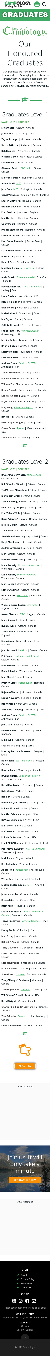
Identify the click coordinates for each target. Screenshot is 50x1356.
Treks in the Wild (26, 277)
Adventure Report (23, 407)
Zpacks (20, 428)
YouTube (25, 989)
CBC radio (26, 168)
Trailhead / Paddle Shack (27, 656)
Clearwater (32, 604)
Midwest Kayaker (30, 330)
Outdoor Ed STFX (27, 363)
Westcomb (22, 595)
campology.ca (34, 474)
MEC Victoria (27, 268)
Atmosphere (22, 869)
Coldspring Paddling (29, 775)
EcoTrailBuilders (23, 760)
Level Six (22, 650)
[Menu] (37, 4)
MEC (18, 183)
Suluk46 (20, 974)
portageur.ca (25, 682)
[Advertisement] (25, 1113)
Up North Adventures (29, 565)
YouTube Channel (35, 848)
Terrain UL (23, 1016)
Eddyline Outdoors (26, 574)
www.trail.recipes (31, 920)
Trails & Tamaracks (32, 286)
